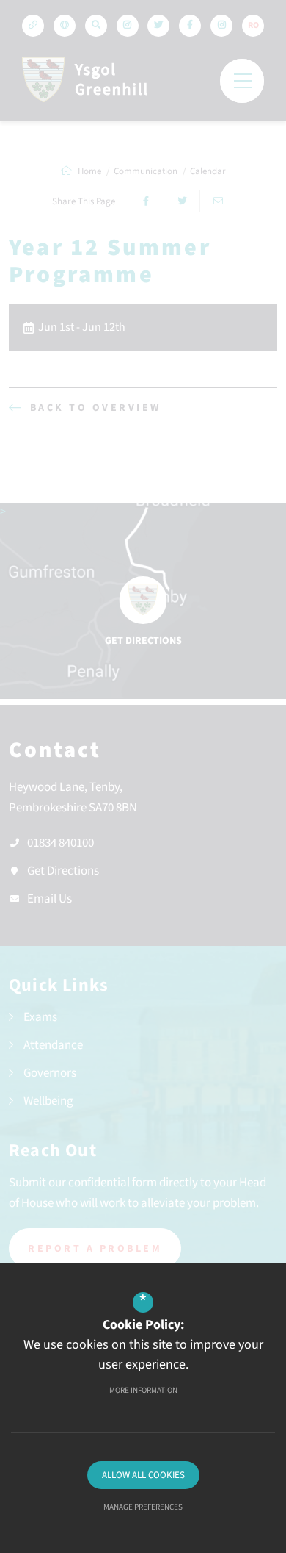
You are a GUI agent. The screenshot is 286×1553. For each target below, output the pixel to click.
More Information (143, 1390)
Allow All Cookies (143, 1475)
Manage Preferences (143, 1507)
